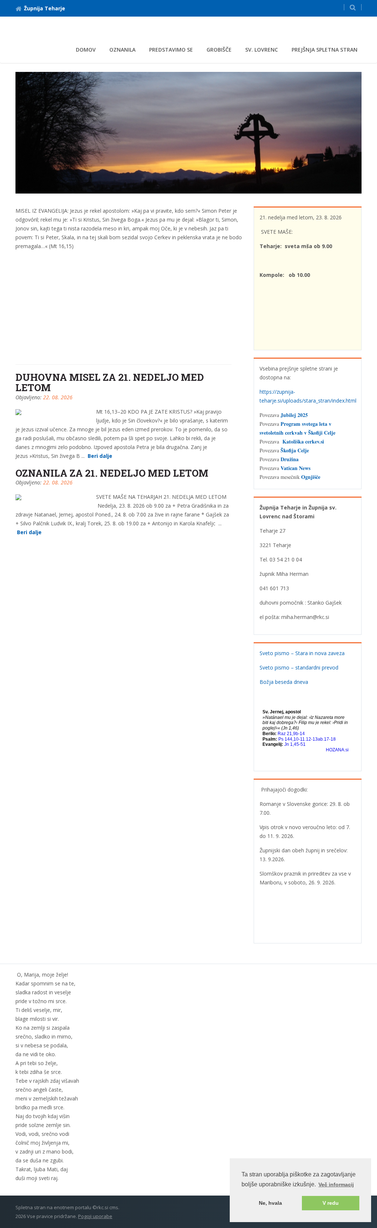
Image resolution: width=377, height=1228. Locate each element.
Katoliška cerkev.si (303, 441)
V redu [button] (331, 1203)
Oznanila (122, 49)
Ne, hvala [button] (270, 1203)
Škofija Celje (295, 450)
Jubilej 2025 (294, 415)
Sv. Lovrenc (261, 49)
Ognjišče (310, 477)
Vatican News (295, 468)
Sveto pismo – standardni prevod (299, 667)
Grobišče (219, 49)
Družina (290, 459)
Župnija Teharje (44, 8)
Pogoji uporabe (95, 1216)
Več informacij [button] (336, 1184)
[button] (353, 7)
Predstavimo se (171, 49)
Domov (86, 49)
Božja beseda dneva (284, 681)
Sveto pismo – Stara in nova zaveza (302, 653)
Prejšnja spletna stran (324, 49)
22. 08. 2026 (58, 397)
